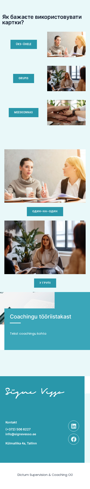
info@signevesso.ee (20, 434)
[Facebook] (73, 439)
